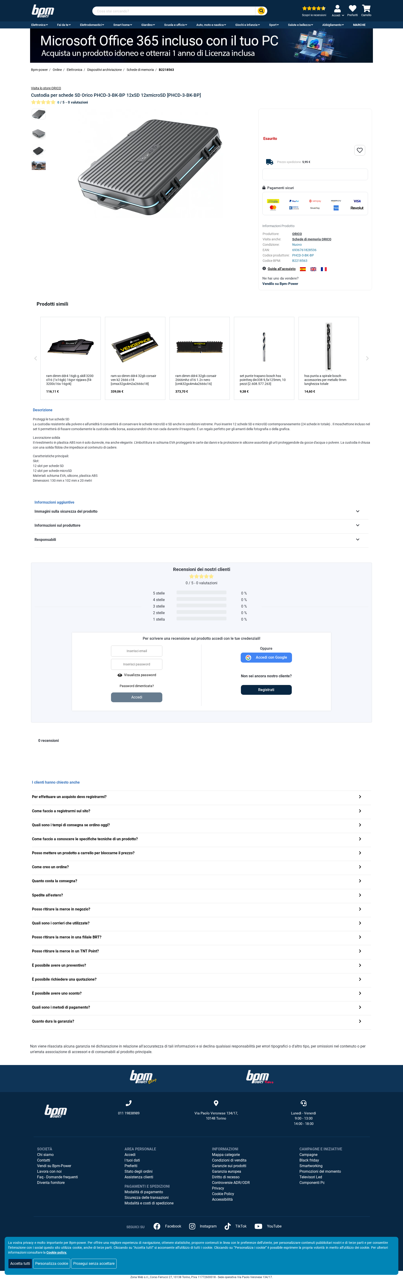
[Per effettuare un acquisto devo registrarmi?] (360, 797)
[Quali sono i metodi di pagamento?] (360, 1008)
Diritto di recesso (226, 1177)
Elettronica (38, 25)
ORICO (297, 234)
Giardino (147, 25)
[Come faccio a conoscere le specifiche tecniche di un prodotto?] (360, 839)
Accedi (130, 1154)
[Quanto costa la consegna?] (360, 881)
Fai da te (62, 25)
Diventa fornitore (51, 1182)
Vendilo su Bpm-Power (280, 284)
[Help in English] (313, 269)
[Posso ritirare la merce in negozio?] (360, 909)
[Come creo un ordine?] (360, 867)
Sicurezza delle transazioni (147, 1197)
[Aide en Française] (324, 269)
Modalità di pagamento (144, 1192)
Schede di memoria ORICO (311, 239)
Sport (272, 25)
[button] (35, 358)
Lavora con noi (49, 1171)
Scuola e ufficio (174, 25)
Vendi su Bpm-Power (54, 1166)
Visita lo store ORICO (46, 88)
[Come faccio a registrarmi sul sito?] (360, 811)
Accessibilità (222, 1199)
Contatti (43, 1160)
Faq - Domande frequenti (57, 1177)
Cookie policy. (56, 1252)
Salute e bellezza (299, 25)
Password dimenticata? (137, 686)
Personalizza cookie (51, 1263)
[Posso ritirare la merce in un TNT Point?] (360, 951)
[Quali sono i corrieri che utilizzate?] (360, 923)
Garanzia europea (226, 1171)
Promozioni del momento (320, 1171)
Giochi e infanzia (246, 25)
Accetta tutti (20, 1263)
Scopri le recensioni (314, 15)
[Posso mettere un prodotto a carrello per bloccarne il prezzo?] (360, 853)
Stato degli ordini (139, 1171)
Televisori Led (310, 1177)
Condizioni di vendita (229, 1160)
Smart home (121, 25)
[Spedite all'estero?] (360, 895)
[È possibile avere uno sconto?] (360, 994)
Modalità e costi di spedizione (149, 1203)
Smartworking (311, 1166)
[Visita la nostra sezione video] (259, 1076)
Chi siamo (45, 1154)
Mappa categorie (226, 1154)
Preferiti (131, 1166)
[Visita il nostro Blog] (143, 1076)
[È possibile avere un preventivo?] (360, 966)
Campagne (308, 1154)
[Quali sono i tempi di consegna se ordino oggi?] (360, 825)
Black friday (309, 1160)
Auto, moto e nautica (210, 25)
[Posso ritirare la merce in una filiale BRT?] (360, 937)
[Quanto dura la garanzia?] (360, 1022)
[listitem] (70, 358)
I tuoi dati (132, 1160)
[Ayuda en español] (303, 269)
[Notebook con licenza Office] (201, 45)
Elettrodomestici (91, 25)
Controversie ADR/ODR (231, 1182)
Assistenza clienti (139, 1177)
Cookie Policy (223, 1194)
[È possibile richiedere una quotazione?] (360, 980)
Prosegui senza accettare (94, 1263)
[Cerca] (261, 11)
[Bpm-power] (43, 10)
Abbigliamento (331, 25)
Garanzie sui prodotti (229, 1166)
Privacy (218, 1188)
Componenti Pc (312, 1182)
